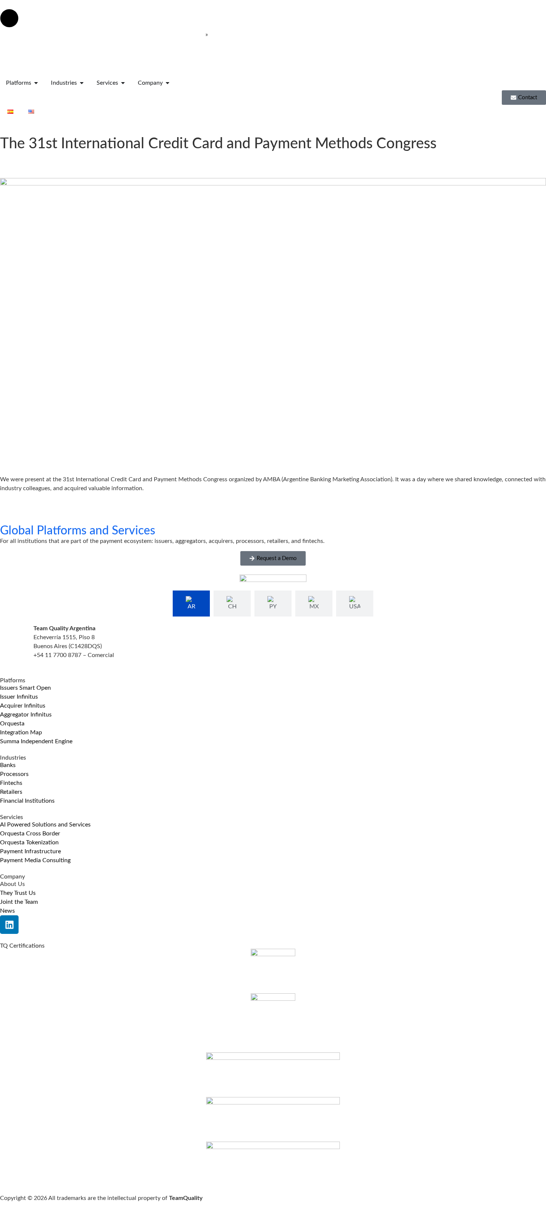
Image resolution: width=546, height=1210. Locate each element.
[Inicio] (45, 64)
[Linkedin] (9, 924)
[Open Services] (123, 82)
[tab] (191, 604)
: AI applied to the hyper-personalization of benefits (102, 35)
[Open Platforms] (36, 82)
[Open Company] (167, 82)
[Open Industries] (82, 82)
